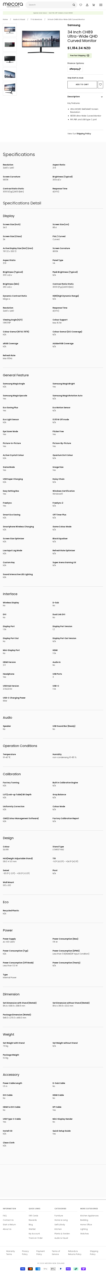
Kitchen (58, 1229)
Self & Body (60, 1224)
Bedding (84, 1220)
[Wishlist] (80, 5)
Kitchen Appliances (89, 1215)
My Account (34, 1233)
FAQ (5, 1215)
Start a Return (9, 1224)
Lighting (84, 1229)
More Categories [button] (89, 1209)
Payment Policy (40, 1253)
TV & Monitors (36, 19)
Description (73, 96)
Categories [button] (60, 1209)
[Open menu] (101, 5)
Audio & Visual (19, 19)
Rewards (33, 1220)
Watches (84, 1233)
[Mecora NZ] (13, 4)
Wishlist (32, 1229)
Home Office (86, 1224)
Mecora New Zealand (54, 1263)
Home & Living (61, 1220)
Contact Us (8, 1220)
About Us (7, 1229)
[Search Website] (74, 5)
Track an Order (36, 1238)
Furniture (59, 1215)
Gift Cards (33, 1215)
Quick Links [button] (34, 1209)
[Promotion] (53, 14)
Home (5, 19)
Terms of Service (56, 1253)
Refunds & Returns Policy (74, 1253)
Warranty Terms (10, 1253)
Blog (31, 1224)
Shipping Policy (94, 1253)
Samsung (73, 25)
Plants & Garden (62, 1233)
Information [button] (9, 1209)
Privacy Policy (25, 1253)
